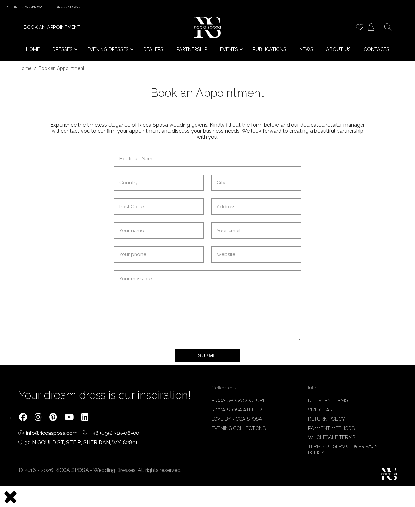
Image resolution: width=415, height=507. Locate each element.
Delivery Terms (328, 400)
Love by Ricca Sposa (236, 419)
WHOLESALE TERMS (331, 437)
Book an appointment (52, 27)
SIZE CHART (322, 410)
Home (24, 68)
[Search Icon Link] (387, 28)
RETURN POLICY (326, 419)
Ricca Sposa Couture (238, 400)
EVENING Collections (238, 428)
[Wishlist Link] (359, 28)
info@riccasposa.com (52, 433)
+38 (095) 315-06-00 (114, 433)
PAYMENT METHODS (331, 428)
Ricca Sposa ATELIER (236, 410)
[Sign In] (371, 28)
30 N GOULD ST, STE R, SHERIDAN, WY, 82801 (81, 442)
